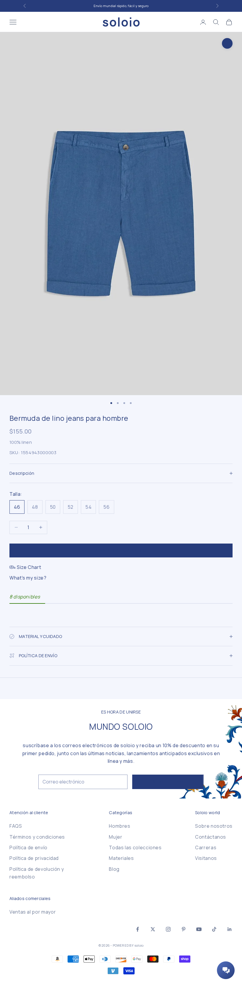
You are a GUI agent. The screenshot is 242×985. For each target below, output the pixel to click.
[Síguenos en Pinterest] (184, 929)
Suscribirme (168, 781)
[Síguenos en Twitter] (153, 929)
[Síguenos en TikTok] (214, 929)
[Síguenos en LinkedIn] (230, 929)
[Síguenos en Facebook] (137, 929)
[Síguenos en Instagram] (168, 929)
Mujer (115, 837)
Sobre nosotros (214, 826)
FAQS (15, 826)
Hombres (119, 826)
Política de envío (28, 847)
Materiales (121, 858)
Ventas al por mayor (32, 912)
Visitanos (206, 858)
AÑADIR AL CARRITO (121, 550)
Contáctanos (210, 837)
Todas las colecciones (135, 847)
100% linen (20, 442)
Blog (114, 869)
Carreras (205, 847)
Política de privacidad (34, 858)
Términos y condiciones (37, 837)
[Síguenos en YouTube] (199, 929)
